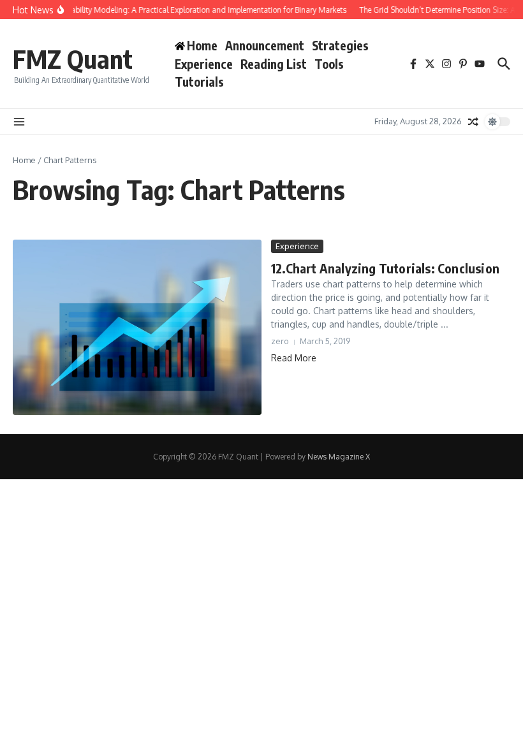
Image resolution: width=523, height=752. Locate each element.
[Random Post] (473, 122)
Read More (293, 357)
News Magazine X (338, 456)
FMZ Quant (73, 59)
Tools (329, 63)
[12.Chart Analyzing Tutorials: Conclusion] (137, 327)
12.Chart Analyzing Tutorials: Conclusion (385, 268)
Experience (204, 63)
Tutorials (199, 81)
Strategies (340, 45)
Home (24, 160)
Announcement (264, 45)
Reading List (273, 63)
